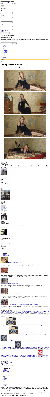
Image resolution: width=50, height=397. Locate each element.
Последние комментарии (6, 310)
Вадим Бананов (4, 162)
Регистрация (6, 2)
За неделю (5, 251)
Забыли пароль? (4, 4)
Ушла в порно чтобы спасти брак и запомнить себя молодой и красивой (24, 304)
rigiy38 (6, 363)
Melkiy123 (3, 363)
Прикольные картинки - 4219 (14, 273)
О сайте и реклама (10, 1)
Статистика (3, 1)
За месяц (5, 253)
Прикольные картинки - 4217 (14, 293)
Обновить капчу (4, 30)
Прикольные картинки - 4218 (14, 262)
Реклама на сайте (10, 365)
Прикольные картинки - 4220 (14, 283)
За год (4, 254)
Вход (2, 2)
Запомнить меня (12, 4)
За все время (6, 255)
